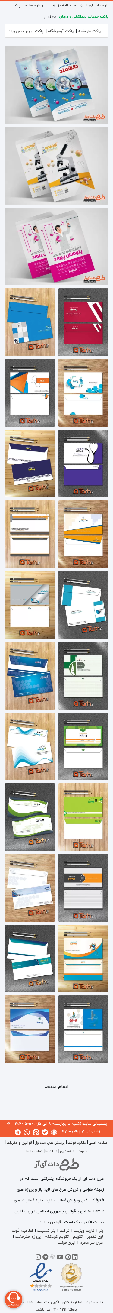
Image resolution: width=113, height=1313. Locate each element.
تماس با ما (34, 1151)
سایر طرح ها (39, 5)
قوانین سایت (50, 1222)
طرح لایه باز (67, 5)
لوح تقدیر (95, 1237)
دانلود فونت (76, 1142)
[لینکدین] (75, 1258)
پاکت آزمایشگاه (61, 31)
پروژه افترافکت (28, 1237)
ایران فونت (66, 1243)
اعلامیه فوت (22, 1231)
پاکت (16, 5)
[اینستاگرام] (38, 1258)
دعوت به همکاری (73, 1151)
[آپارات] (52, 1258)
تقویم (78, 1237)
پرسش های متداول (50, 1142)
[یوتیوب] (60, 1258)
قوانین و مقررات (19, 1142)
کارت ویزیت (84, 1231)
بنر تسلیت (46, 1231)
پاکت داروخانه (89, 31)
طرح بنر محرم (91, 1243)
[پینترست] (68, 1258)
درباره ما (51, 1151)
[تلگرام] (45, 1258)
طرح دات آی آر (96, 5)
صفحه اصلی (98, 1142)
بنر (101, 1231)
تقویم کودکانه (57, 1237)
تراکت (64, 1231)
